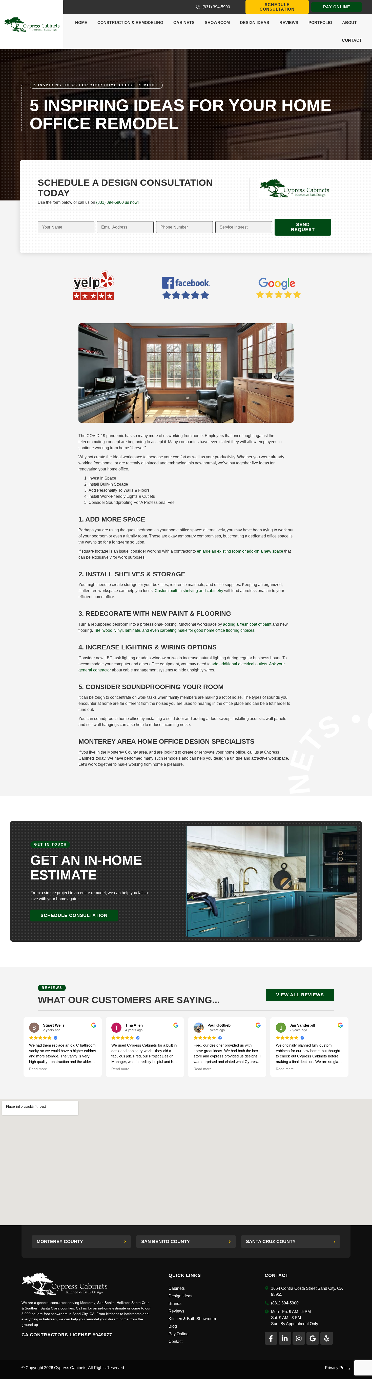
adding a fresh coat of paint (247, 624)
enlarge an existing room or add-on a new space (240, 551)
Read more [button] (38, 1069)
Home (81, 22)
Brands (175, 1303)
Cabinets (184, 22)
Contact (352, 40)
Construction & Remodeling (130, 22)
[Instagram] (299, 1338)
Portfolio (320, 22)
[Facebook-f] (271, 1338)
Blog (173, 1326)
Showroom (217, 22)
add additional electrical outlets (239, 664)
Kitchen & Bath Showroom (192, 1319)
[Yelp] (326, 1338)
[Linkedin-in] (285, 1338)
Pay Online (179, 1334)
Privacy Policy (337, 1368)
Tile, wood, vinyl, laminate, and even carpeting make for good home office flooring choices (174, 630)
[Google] (312, 1338)
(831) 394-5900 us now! (117, 202)
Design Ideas (254, 22)
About (349, 22)
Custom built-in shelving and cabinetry (189, 591)
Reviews (288, 22)
